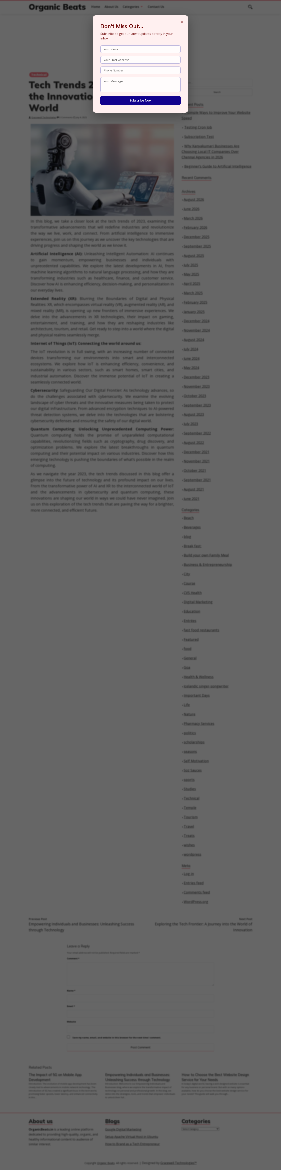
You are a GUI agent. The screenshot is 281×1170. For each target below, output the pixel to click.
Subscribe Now (141, 100)
